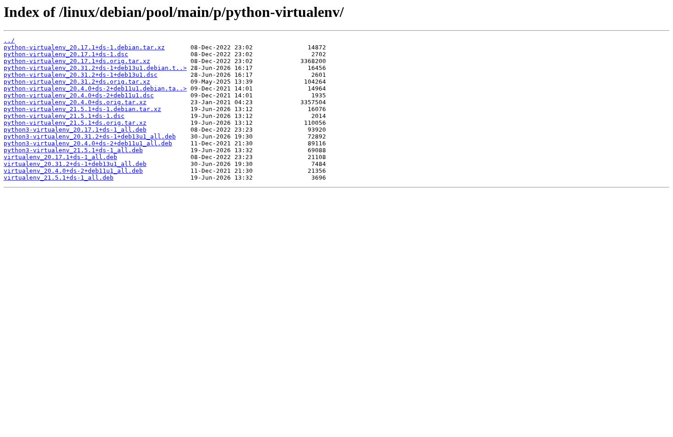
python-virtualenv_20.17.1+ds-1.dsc (66, 54)
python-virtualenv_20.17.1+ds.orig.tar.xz (77, 61)
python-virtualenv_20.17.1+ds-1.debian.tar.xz (84, 47)
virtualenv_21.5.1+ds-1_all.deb (59, 177)
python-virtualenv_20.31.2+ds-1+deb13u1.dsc (80, 74)
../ (9, 40)
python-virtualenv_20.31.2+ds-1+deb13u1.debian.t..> (95, 67)
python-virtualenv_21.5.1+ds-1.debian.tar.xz (82, 109)
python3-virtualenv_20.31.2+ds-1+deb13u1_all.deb (90, 136)
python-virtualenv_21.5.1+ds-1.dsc (64, 115)
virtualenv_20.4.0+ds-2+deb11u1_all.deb (73, 170)
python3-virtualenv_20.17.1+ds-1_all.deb (75, 129)
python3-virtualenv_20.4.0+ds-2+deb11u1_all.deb (88, 143)
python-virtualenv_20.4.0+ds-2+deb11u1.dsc (79, 95)
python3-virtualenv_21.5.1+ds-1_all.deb (73, 150)
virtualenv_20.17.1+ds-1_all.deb (60, 157)
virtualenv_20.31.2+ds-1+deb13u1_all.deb (75, 163)
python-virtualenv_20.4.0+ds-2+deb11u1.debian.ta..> (95, 88)
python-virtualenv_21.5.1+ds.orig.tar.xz (75, 122)
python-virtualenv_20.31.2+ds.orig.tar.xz (77, 81)
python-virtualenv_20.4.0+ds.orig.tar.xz (75, 102)
